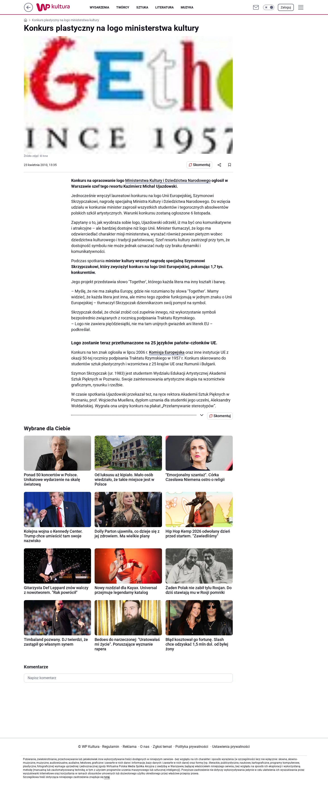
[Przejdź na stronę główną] (28, 10)
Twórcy (122, 7)
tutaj (107, 777)
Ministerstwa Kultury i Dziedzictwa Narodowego (168, 180)
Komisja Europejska (167, 352)
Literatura (164, 7)
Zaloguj (286, 7)
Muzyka (187, 7)
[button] (268, 7)
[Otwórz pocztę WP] (255, 7)
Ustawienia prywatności (230, 746)
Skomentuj (201, 165)
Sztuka (142, 7)
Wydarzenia (99, 7)
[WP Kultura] (63, 7)
